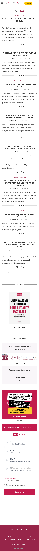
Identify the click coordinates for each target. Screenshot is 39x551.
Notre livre (12, 537)
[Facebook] (12, 529)
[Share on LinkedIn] (19, 44)
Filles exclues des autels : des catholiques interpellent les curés (19, 244)
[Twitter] (17, 529)
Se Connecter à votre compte (26, 539)
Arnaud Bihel (14, 24)
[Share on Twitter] (17, 44)
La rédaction (15, 219)
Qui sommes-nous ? (24, 537)
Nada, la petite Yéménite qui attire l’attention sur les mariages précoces (19, 183)
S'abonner (28, 3)
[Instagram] (21, 529)
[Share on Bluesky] (23, 44)
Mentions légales (9, 539)
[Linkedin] (26, 529)
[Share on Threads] (21, 44)
